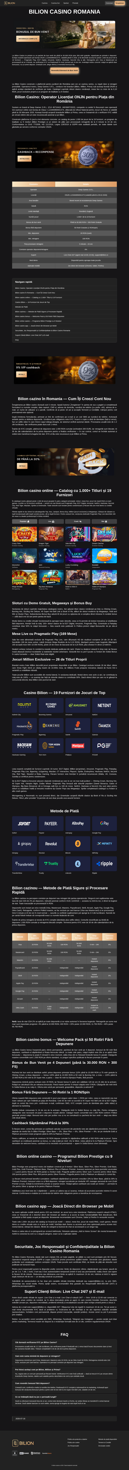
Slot (102, 521)
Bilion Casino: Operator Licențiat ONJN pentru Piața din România (39, 288)
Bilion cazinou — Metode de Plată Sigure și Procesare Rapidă (38, 312)
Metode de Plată (21, 307)
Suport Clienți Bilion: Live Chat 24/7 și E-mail (32, 335)
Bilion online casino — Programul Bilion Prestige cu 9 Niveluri (38, 321)
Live (49, 521)
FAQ (17, 340)
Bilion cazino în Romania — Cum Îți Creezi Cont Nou (35, 293)
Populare (23, 521)
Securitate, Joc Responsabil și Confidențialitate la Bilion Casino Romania (42, 331)
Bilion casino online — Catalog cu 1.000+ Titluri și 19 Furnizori (38, 297)
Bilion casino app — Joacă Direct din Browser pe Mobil (35, 326)
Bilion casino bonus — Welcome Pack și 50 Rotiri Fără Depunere (39, 316)
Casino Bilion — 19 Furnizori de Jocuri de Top (32, 302)
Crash (76, 521)
